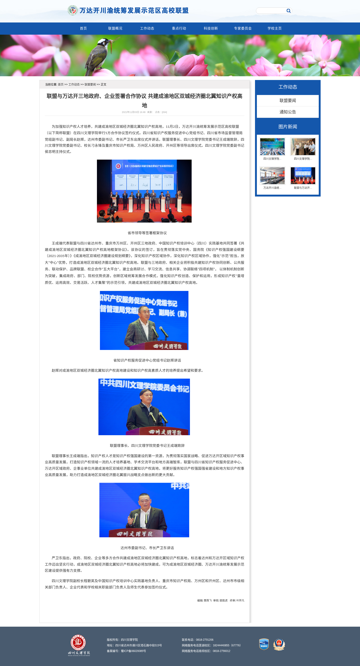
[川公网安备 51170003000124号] (277, 650)
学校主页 (275, 28)
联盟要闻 (288, 100)
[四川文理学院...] (272, 143)
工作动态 (147, 28)
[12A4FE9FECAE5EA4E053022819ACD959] (264, 650)
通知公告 (288, 112)
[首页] (155, 10)
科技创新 (211, 28)
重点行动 (179, 28)
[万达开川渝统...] (272, 172)
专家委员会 (243, 28)
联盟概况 (115, 28)
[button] (177, 73)
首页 (83, 28)
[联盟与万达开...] (303, 172)
